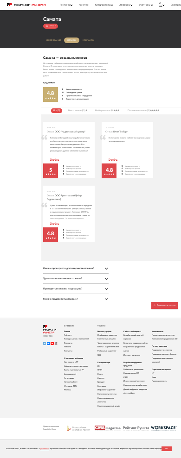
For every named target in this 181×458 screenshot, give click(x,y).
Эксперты (68, 343)
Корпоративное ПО (131, 373)
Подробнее (54, 159)
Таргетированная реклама (108, 343)
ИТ (153, 373)
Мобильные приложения (133, 369)
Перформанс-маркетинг (107, 335)
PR (98, 366)
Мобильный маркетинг (106, 351)
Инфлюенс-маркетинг (106, 390)
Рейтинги (67, 335)
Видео (100, 374)
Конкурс (83, 5)
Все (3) (56, 110)
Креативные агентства (106, 394)
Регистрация (69, 378)
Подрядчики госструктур (162, 350)
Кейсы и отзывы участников (76, 366)
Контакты (88, 40)
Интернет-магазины (131, 355)
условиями (44, 449)
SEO (99, 355)
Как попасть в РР (71, 362)
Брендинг (101, 382)
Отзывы (72, 40)
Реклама (67, 390)
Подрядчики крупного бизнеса (164, 354)
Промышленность (159, 381)
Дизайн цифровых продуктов (135, 389)
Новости (67, 347)
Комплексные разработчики (135, 385)
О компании (53, 40)
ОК (166, 449)
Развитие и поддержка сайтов (135, 343)
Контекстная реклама (106, 339)
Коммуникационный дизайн (108, 406)
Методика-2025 (70, 386)
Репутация (101, 386)
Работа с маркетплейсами (108, 347)
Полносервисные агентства (163, 335)
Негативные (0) (76, 110)
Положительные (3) (138, 110)
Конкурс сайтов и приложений (76, 339)
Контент (100, 378)
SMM (99, 370)
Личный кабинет (71, 382)
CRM (125, 377)
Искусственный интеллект (134, 381)
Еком (154, 377)
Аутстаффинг (129, 393)
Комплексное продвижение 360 (164, 339)
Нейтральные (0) (104, 110)
